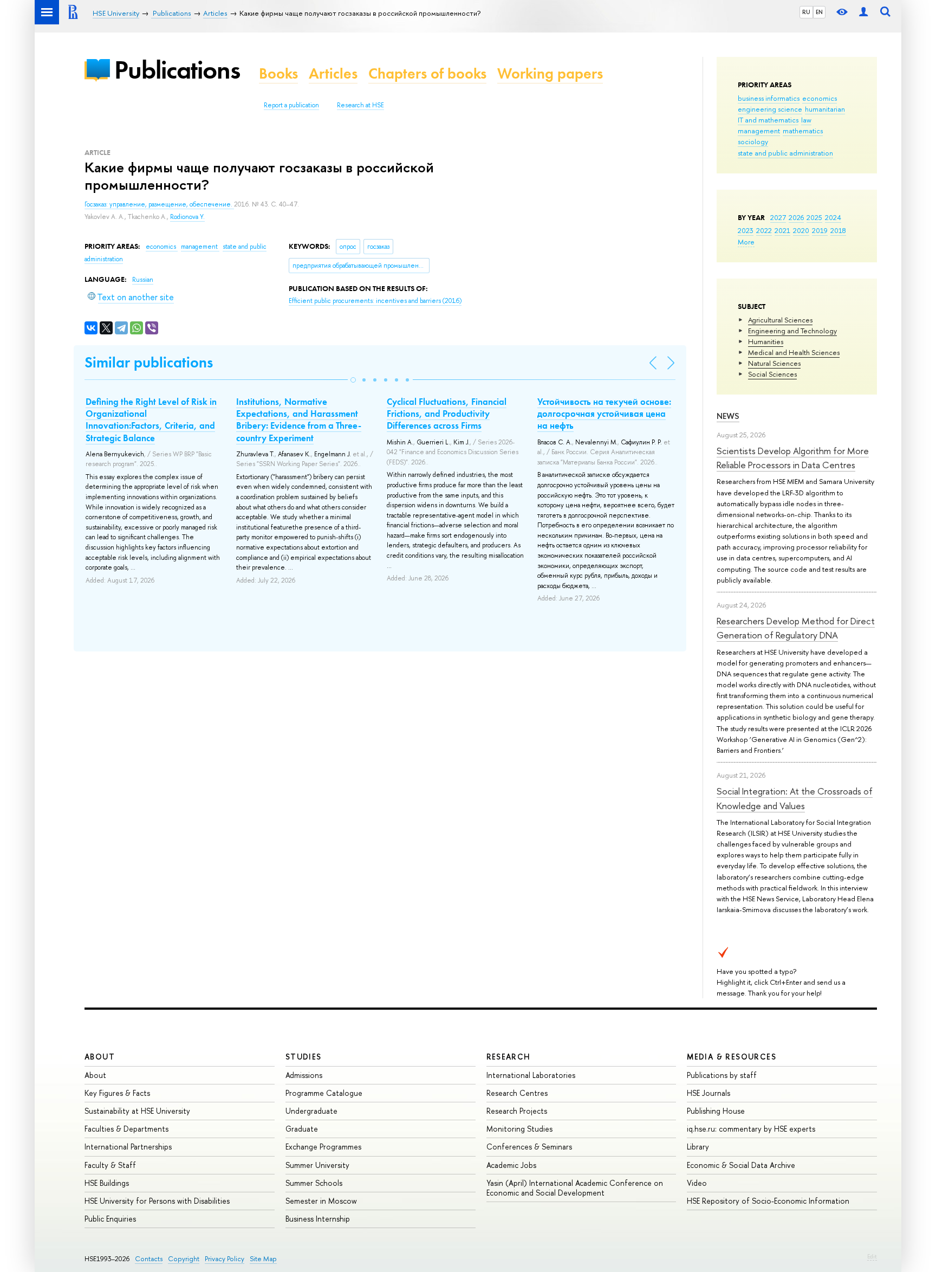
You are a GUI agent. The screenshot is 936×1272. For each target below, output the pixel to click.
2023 (745, 230)
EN (819, 12)
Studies (303, 1056)
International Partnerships (128, 1146)
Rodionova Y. (187, 216)
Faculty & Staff (110, 1165)
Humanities (765, 341)
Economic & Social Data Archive (741, 1165)
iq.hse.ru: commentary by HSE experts (751, 1129)
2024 (833, 217)
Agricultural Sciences (780, 320)
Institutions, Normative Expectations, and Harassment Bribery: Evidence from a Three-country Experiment (298, 419)
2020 (801, 230)
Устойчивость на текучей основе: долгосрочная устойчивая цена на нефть (604, 413)
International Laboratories (530, 1075)
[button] (353, 380)
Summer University (317, 1165)
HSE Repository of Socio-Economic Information (768, 1201)
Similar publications (148, 362)
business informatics (769, 98)
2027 (778, 217)
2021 (782, 230)
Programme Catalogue (323, 1093)
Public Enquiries (110, 1218)
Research (508, 1056)
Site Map (263, 1258)
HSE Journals (708, 1093)
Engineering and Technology (792, 330)
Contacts (148, 1258)
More (746, 242)
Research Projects (516, 1111)
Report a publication (291, 105)
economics (819, 98)
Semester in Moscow (321, 1201)
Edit (872, 1256)
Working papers (550, 73)
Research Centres (517, 1093)
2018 (838, 230)
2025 (814, 217)
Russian (142, 279)
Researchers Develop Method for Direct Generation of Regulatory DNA (796, 628)
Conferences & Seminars (529, 1146)
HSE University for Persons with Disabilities (157, 1201)
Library (698, 1146)
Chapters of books (427, 73)
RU (806, 12)
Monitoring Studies (519, 1129)
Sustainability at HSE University (137, 1111)
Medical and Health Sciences (794, 352)
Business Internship (317, 1218)
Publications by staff (722, 1075)
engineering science (770, 109)
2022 (764, 230)
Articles (333, 73)
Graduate (301, 1129)
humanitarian (825, 109)
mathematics (803, 130)
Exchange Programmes (323, 1146)
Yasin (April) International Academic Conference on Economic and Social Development (574, 1188)
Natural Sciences (774, 363)
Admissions (303, 1075)
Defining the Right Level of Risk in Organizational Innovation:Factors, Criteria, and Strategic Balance (151, 419)
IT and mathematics (768, 120)
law (806, 120)
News (728, 416)
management (759, 130)
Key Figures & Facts (117, 1093)
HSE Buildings (106, 1183)
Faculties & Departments (126, 1129)
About (99, 1056)
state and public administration (785, 153)
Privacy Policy (224, 1258)
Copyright (183, 1258)
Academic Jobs (511, 1165)
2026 (796, 217)
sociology (753, 141)
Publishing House (716, 1111)
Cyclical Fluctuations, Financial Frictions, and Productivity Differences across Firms (446, 413)
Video (697, 1183)
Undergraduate (311, 1111)
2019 (820, 230)
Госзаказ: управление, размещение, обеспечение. (159, 204)
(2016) (375, 300)
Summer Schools (313, 1183)
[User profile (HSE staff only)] (863, 12)
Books (278, 73)
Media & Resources (731, 1056)
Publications (177, 69)
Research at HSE (360, 105)
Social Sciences (772, 374)
